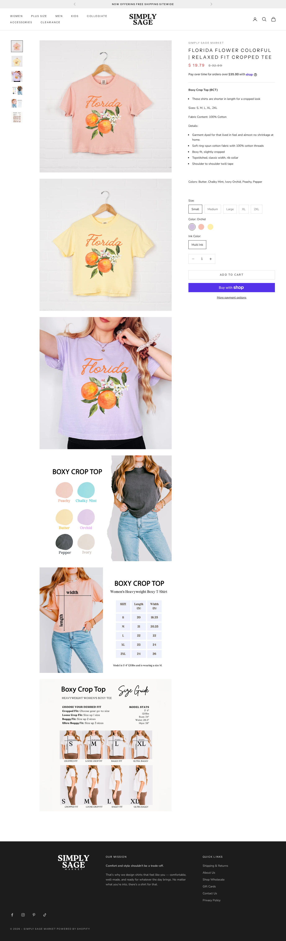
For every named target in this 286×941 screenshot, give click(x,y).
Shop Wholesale (213, 880)
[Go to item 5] (17, 103)
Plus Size (39, 16)
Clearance (51, 22)
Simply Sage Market (206, 42)
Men (59, 16)
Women (16, 16)
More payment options (231, 298)
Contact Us (210, 893)
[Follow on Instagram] (23, 915)
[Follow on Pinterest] (34, 915)
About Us (209, 873)
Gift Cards (209, 886)
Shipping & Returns (215, 866)
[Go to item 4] (17, 90)
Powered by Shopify (73, 928)
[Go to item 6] (17, 117)
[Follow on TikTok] (45, 915)
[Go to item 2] (17, 61)
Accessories (21, 22)
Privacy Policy (211, 900)
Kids (75, 16)
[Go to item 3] (17, 76)
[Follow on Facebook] (12, 915)
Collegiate (97, 16)
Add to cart (231, 275)
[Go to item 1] (17, 46)
